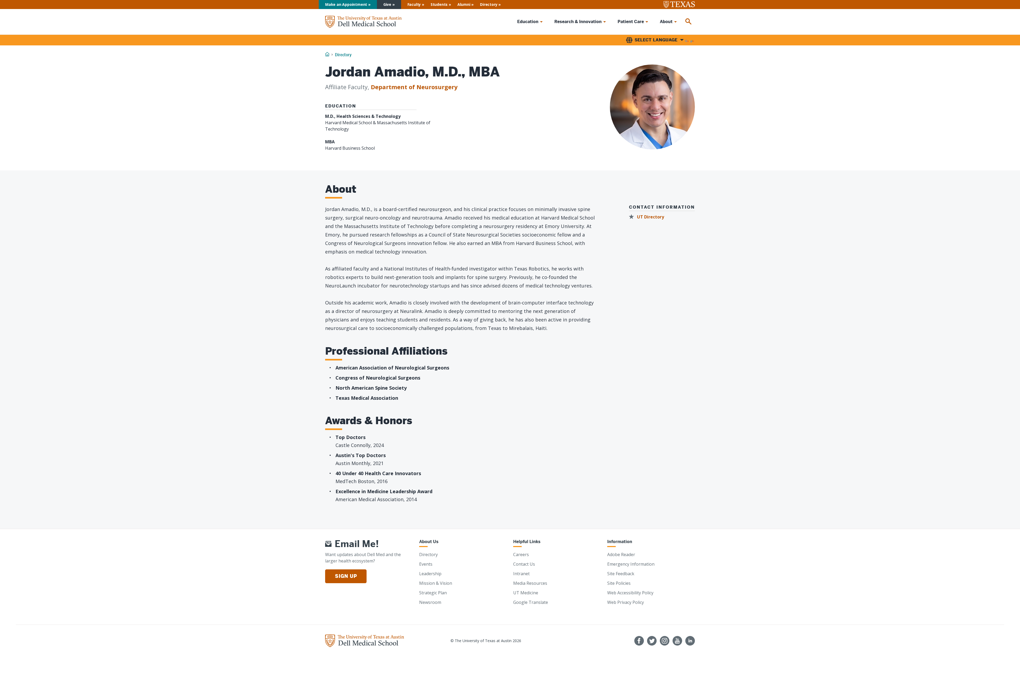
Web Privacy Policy (625, 602)
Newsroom (430, 602)
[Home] (363, 22)
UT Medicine (525, 593)
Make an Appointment (346, 4)
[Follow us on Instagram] (664, 641)
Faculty (414, 4)
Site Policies (619, 583)
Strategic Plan (433, 593)
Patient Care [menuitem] (631, 21)
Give (387, 4)
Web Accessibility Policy (630, 593)
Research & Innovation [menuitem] (578, 21)
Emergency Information (630, 564)
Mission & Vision (435, 583)
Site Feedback (620, 574)
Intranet (521, 574)
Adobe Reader (621, 554)
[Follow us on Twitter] (652, 641)
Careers (521, 554)
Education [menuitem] (527, 21)
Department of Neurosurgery (414, 87)
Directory (488, 4)
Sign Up (346, 576)
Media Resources (530, 583)
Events (425, 564)
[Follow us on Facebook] (639, 641)
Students (439, 4)
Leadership (430, 574)
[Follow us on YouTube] (677, 641)
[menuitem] (688, 21)
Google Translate (530, 602)
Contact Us (524, 564)
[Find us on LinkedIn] (690, 641)
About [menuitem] (666, 21)
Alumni (463, 4)
